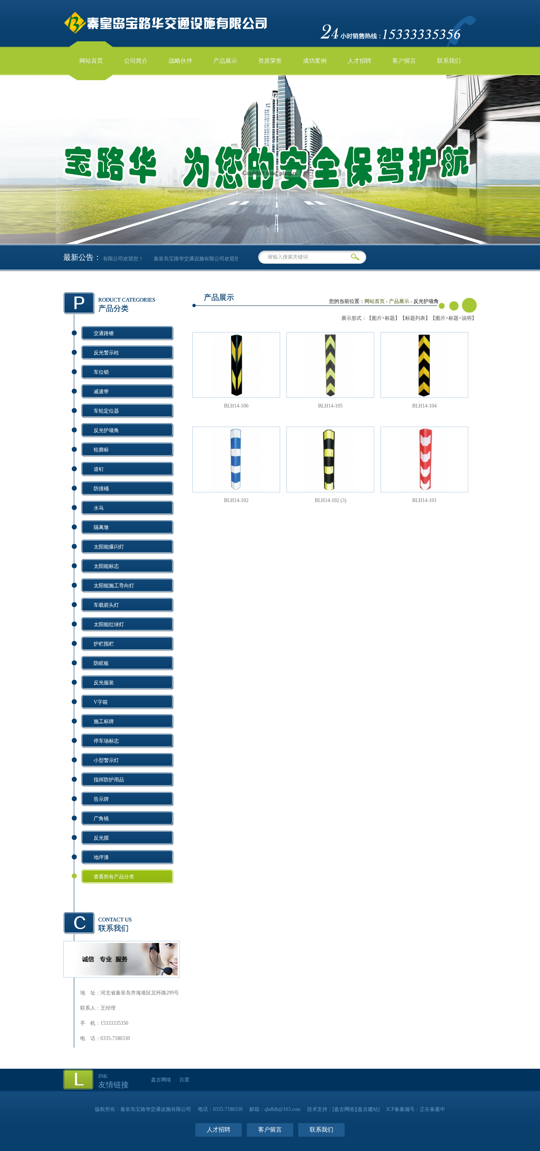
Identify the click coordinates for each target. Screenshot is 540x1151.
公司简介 (136, 61)
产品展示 (225, 61)
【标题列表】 (415, 318)
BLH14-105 (330, 406)
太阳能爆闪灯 (109, 547)
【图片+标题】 (383, 318)
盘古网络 (161, 1080)
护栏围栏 (104, 644)
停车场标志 (106, 741)
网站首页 (91, 61)
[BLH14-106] (236, 396)
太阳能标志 (106, 566)
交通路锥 (104, 333)
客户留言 (404, 61)
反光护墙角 (106, 430)
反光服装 (104, 683)
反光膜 (101, 838)
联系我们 (449, 61)
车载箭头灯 (106, 605)
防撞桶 (101, 489)
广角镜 (101, 818)
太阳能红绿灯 (109, 624)
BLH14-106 (236, 406)
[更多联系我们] (121, 974)
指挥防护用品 (109, 780)
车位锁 (101, 372)
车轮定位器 (106, 411)
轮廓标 (101, 450)
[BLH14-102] (236, 490)
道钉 (99, 469)
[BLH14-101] (424, 490)
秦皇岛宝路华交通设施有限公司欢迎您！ (192, 259)
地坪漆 (101, 857)
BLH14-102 (236, 500)
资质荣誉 (270, 61)
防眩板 (101, 663)
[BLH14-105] (330, 396)
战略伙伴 (180, 61)
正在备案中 (432, 1109)
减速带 (101, 391)
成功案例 (315, 61)
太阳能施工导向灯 (114, 586)
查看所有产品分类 (114, 877)
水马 (99, 508)
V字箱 (101, 702)
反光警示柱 (106, 353)
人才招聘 (359, 61)
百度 (184, 1080)
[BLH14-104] (424, 396)
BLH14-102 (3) (330, 500)
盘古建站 (368, 1109)
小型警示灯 (106, 760)
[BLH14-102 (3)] (330, 490)
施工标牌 (104, 721)
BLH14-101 (424, 500)
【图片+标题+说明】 (453, 318)
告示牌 (101, 799)
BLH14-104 (424, 406)
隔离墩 (101, 527)
